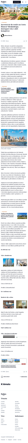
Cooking (2, 410)
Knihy (2, 422)
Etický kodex (17, 429)
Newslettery (17, 408)
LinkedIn (15, 439)
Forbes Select (4, 424)
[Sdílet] (24, 41)
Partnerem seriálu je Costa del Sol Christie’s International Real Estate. (8, 366)
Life (1, 408)
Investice (3, 401)
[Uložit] (26, 41)
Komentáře (17, 403)
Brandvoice (17, 412)
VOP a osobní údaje (19, 428)
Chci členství (17, 2)
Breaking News (18, 410)
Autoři (2, 419)
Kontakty (17, 426)
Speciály (16, 401)
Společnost (3, 405)
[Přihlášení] (22, 2)
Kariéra (16, 424)
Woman (16, 405)
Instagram (10, 439)
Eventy (16, 419)
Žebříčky (2, 412)
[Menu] (25, 2)
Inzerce (16, 422)
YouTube (19, 439)
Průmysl (2, 403)
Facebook (3, 439)
